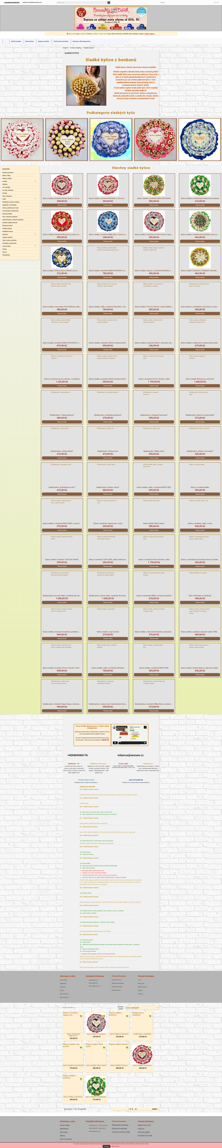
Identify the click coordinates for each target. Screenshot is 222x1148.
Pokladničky (6, 255)
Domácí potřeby (7, 214)
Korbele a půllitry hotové (9, 222)
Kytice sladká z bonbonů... (96, 1034)
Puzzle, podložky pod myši (10, 208)
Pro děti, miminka (7, 190)
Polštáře (4, 184)
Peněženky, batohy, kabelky (10, 202)
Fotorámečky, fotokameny (10, 211)
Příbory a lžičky (7, 178)
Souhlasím (106, 1146)
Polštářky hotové (7, 231)
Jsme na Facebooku (136, 780)
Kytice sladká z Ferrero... (120, 1065)
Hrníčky (4, 181)
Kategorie (6, 169)
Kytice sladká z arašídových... (96, 1097)
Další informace (115, 1146)
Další (155, 1109)
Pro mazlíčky (6, 187)
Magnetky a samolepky (9, 205)
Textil (4, 199)
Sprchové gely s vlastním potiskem (12, 219)
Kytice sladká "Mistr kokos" (96, 1065)
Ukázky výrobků (7, 237)
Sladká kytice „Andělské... (142, 1034)
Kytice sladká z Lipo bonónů (73, 1065)
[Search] (109, 2)
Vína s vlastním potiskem (10, 216)
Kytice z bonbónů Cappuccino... (73, 1035)
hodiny (4, 249)
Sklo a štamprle (7, 196)
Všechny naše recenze (86, 780)
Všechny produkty (7, 172)
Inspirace (5, 234)
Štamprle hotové (7, 225)
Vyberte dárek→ (150, 34)
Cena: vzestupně (142, 1008)
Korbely (4, 193)
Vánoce (4, 252)
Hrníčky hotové (7, 228)
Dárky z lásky (6, 175)
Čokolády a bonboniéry (9, 243)
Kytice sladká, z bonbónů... (120, 1034)
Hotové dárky (6, 246)
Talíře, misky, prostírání (9, 240)
